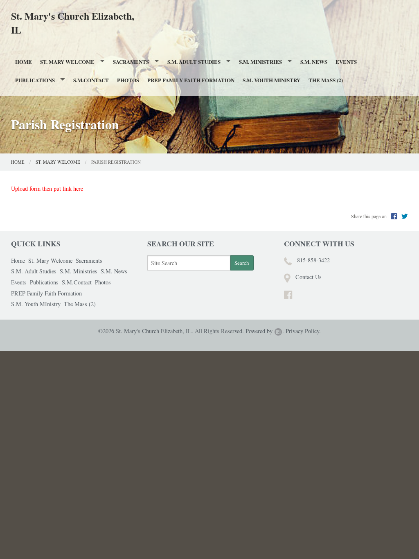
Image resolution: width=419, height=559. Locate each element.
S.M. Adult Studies (194, 61)
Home (23, 61)
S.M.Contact (91, 80)
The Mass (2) (326, 80)
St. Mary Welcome (67, 61)
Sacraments (131, 61)
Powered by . (265, 331)
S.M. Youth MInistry (271, 80)
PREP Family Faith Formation (190, 80)
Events (346, 61)
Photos (128, 80)
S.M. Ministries (260, 61)
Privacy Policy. (303, 331)
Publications (35, 80)
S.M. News (313, 61)
